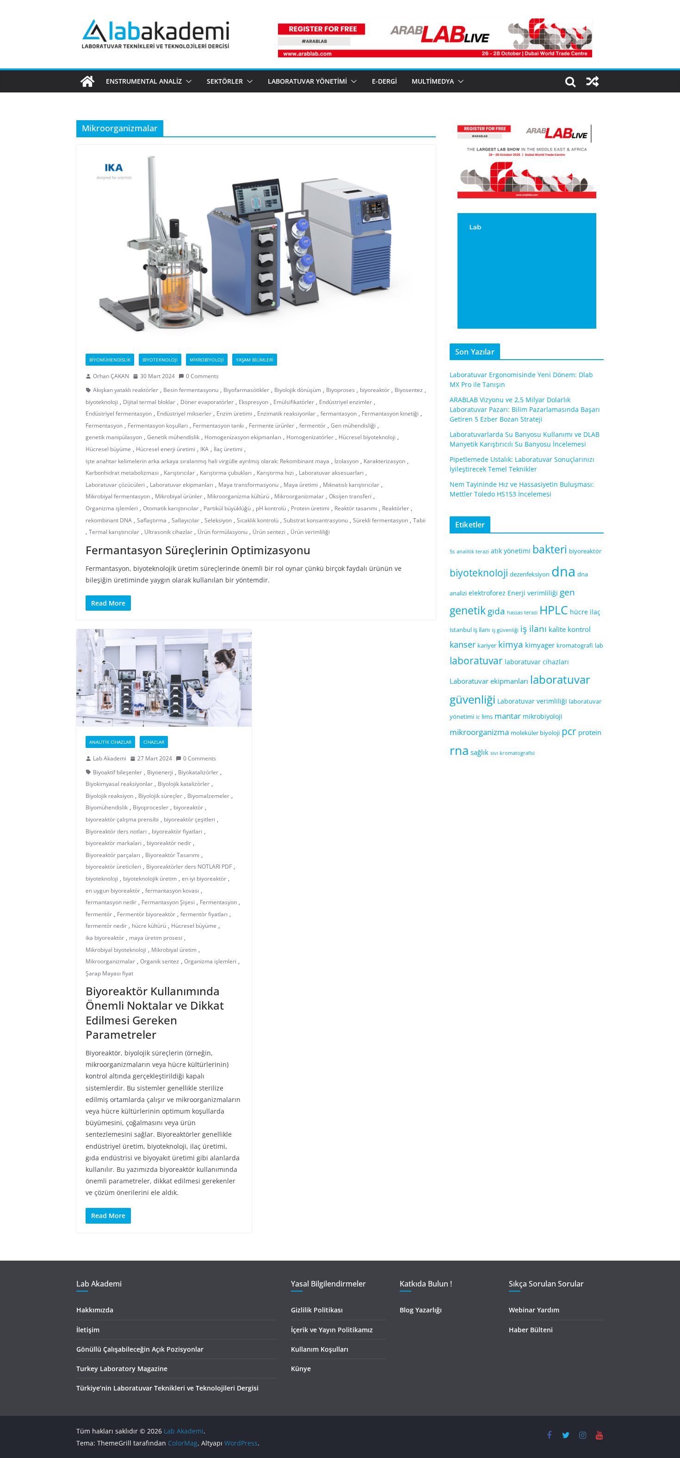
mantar (508, 716)
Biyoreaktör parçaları (113, 855)
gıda (496, 611)
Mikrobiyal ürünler (178, 496)
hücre (579, 611)
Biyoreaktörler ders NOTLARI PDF (189, 866)
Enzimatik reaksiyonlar (286, 413)
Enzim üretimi (234, 413)
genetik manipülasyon (114, 437)
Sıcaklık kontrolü (257, 520)
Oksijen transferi (350, 496)
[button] (187, 81)
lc (478, 717)
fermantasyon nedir (111, 902)
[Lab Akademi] (87, 81)
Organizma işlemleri (112, 508)
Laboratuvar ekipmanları (181, 485)
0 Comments (202, 376)
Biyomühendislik (109, 359)
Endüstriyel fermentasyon (119, 413)
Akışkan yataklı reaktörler (125, 390)
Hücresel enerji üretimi (165, 449)
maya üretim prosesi (155, 938)
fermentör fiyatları (204, 914)
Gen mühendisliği (353, 425)
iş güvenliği (505, 630)
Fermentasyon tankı (218, 425)
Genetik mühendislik (173, 437)
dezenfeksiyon (530, 574)
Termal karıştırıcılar (114, 532)
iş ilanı (533, 628)
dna (563, 571)
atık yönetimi (511, 550)
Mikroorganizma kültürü (238, 496)
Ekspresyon (253, 402)
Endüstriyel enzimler (345, 402)
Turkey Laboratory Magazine (121, 1368)
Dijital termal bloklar (149, 402)
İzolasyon (346, 461)
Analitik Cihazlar (110, 742)
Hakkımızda (94, 1309)
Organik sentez (159, 961)
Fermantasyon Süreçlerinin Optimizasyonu (198, 549)
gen (567, 592)
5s (452, 551)
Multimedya (433, 81)
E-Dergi (384, 81)
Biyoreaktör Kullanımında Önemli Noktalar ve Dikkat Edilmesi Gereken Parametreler (155, 1012)
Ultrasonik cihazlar (168, 532)
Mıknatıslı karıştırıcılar (351, 485)
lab (599, 645)
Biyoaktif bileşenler (117, 772)
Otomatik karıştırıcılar (170, 508)
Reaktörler (395, 508)
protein (589, 732)
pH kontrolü (271, 508)
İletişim (87, 1329)
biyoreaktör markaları (114, 843)
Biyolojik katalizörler (184, 784)
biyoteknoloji (102, 402)
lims (487, 717)
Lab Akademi (109, 758)
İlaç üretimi (228, 449)
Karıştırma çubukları (226, 473)
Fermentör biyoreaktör (146, 914)
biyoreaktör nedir (169, 843)
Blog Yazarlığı (421, 1309)
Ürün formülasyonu (222, 532)
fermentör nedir (106, 926)
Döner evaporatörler (207, 402)
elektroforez (487, 592)
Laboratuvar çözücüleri (115, 485)
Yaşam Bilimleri (254, 359)
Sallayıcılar (185, 520)
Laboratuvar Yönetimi (307, 81)
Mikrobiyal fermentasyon (118, 496)
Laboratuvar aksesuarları (331, 473)
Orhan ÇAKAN (111, 376)
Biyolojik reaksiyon (109, 796)
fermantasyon (339, 413)
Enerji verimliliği (532, 592)
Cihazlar (153, 742)
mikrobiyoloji (543, 716)
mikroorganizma (479, 732)
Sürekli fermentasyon (380, 520)
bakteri (549, 549)
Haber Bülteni (531, 1329)
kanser (463, 644)
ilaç (595, 611)
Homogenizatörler (310, 437)
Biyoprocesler (150, 807)
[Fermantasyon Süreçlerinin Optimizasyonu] (256, 244)
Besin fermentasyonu (190, 390)
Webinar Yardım (534, 1309)
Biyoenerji (160, 772)
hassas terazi (522, 612)
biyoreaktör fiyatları (177, 831)
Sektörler (225, 81)
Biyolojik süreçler (160, 796)
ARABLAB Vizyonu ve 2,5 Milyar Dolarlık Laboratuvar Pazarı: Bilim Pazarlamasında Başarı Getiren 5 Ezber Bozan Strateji (525, 409)
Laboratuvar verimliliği (532, 701)
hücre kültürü (149, 926)
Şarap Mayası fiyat (109, 973)
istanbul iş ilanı (470, 630)
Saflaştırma (152, 520)
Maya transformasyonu (248, 485)
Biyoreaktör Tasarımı (172, 855)
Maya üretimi (301, 485)
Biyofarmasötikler (246, 390)
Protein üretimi (310, 508)
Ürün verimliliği (310, 532)
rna (459, 750)
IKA (204, 449)
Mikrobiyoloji (207, 359)
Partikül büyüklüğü (227, 508)
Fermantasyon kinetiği (390, 413)
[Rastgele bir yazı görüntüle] (592, 81)
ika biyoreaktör (105, 938)
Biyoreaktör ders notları (116, 831)
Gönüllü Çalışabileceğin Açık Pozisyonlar (140, 1349)
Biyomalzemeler (208, 796)
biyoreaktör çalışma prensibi (122, 819)
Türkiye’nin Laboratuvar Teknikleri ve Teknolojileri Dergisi (167, 1388)
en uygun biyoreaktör (113, 890)
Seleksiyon (218, 520)
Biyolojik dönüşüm (297, 390)
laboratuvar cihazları (537, 661)
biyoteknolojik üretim (150, 878)
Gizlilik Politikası (317, 1309)
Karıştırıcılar (179, 473)
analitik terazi (473, 551)
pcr (569, 731)
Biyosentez (409, 390)
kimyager (540, 644)
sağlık (479, 752)
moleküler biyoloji (535, 733)
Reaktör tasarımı (355, 508)
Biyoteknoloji (160, 359)
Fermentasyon (104, 425)
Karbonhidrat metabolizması (122, 473)
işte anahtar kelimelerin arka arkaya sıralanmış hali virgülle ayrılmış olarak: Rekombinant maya (207, 461)
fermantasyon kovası (172, 890)
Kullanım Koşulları (319, 1349)
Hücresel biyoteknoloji (367, 437)
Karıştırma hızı (275, 473)
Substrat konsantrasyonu (316, 520)
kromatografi (574, 645)
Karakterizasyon (384, 461)
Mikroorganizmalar (299, 496)
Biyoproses (340, 390)
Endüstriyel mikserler (184, 413)
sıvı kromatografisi (512, 753)
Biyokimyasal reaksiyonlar (119, 784)
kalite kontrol (570, 629)
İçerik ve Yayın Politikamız (332, 1329)
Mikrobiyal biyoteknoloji (116, 950)
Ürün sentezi (269, 532)
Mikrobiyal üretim (174, 950)
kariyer (486, 645)
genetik (468, 610)
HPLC (553, 610)
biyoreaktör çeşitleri (189, 819)
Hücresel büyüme (108, 449)
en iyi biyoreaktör (204, 878)
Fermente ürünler (271, 425)
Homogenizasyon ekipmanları (242, 437)
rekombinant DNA (109, 520)
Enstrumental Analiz (144, 81)
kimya (510, 644)
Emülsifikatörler (293, 402)
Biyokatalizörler (198, 772)
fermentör (312, 425)
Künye (301, 1368)
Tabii (419, 520)
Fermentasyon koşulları (158, 425)
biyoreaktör (374, 390)
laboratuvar (476, 660)
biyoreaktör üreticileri (113, 866)
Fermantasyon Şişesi (168, 902)
